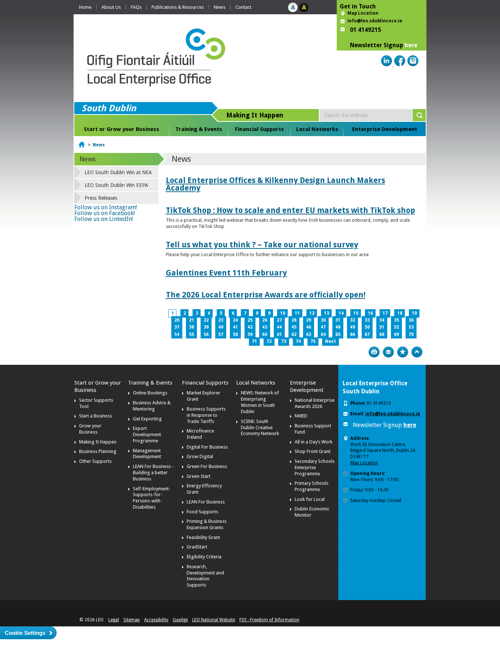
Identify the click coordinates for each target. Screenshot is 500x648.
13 (326, 313)
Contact (243, 7)
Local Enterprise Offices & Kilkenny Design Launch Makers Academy (275, 184)
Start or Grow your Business (121, 129)
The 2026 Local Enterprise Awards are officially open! (265, 294)
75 (313, 341)
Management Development (147, 454)
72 (269, 341)
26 (264, 320)
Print (374, 352)
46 (308, 327)
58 (235, 334)
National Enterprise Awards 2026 (315, 403)
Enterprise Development (384, 129)
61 (279, 334)
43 (264, 327)
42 (250, 327)
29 (308, 320)
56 (206, 334)
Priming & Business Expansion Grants (207, 524)
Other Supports (95, 461)
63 (308, 334)
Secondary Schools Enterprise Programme (315, 467)
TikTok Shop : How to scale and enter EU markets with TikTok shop (290, 210)
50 (367, 327)
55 (191, 334)
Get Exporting (147, 419)
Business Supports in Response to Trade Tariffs (206, 415)
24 (235, 320)
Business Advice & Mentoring (152, 406)
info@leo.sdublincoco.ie (374, 20)
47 (323, 327)
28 (293, 320)
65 (337, 334)
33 (367, 320)
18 (399, 313)
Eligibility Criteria (204, 556)
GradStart (197, 547)
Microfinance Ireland (200, 434)
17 (385, 313)
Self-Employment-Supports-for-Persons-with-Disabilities (152, 498)
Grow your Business (90, 429)
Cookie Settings (25, 633)
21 (191, 320)
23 (220, 320)
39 (206, 327)
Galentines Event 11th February (226, 272)
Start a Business (95, 416)
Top (416, 352)
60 (264, 334)
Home (85, 7)
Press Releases (101, 198)
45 (293, 327)
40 (220, 327)
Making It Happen (97, 442)
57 (220, 334)
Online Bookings (150, 393)
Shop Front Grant (313, 451)
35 (396, 320)
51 (381, 327)
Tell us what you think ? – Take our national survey (262, 244)
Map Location (362, 13)
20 (176, 320)
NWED (301, 416)
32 (352, 320)
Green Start (198, 476)
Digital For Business (207, 447)
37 (176, 327)
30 (323, 320)
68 (381, 334)
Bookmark (402, 352)
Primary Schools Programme (311, 486)
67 (367, 334)
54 (176, 334)
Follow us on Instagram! (105, 207)
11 (297, 313)
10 (282, 313)
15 (355, 313)
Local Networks (317, 129)
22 (206, 320)
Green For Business (207, 466)
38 (191, 327)
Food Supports (202, 511)
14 (341, 313)
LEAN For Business (206, 502)
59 (250, 334)
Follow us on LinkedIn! (103, 219)
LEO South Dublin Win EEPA (116, 185)
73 (283, 341)
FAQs (136, 7)
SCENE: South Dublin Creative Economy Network (260, 428)
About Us (111, 7)
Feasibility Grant (203, 537)
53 (411, 327)
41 (235, 327)
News (219, 7)
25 (250, 320)
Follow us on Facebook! (104, 213)
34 (381, 320)
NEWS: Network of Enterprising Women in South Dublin (260, 402)
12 (311, 313)
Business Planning (97, 451)
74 (298, 341)
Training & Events (198, 129)
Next (330, 341)
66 (352, 334)
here (410, 45)
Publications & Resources (178, 7)
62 (293, 334)
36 (411, 320)
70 (411, 334)
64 (323, 334)
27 (279, 320)
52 (396, 327)
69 (396, 334)
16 (370, 313)
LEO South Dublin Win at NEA (118, 172)
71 (254, 341)
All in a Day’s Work (313, 442)
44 (279, 327)
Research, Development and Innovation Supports (205, 576)
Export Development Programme (147, 434)
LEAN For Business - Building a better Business (153, 473)
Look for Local (310, 499)
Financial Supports (259, 129)
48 (337, 327)
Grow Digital (200, 456)
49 (352, 327)
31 (337, 320)
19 (414, 313)
